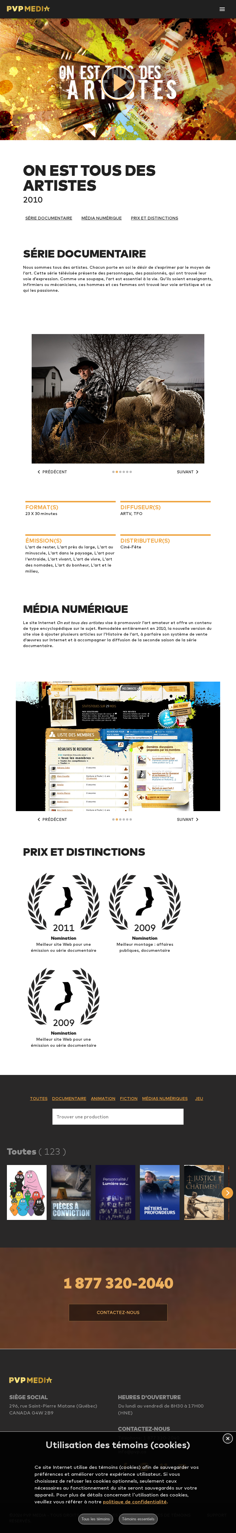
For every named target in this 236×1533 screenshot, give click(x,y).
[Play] (118, 82)
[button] (27, 1192)
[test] (229, 1193)
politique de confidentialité (135, 1501)
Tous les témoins (95, 1519)
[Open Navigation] (222, 9)
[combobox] (118, 1115)
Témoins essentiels (138, 1519)
